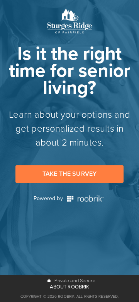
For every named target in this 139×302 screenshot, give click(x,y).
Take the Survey (69, 174)
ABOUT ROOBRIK (70, 287)
